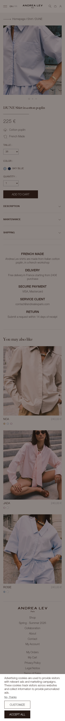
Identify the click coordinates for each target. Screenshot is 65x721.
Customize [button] (17, 705)
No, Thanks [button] (10, 697)
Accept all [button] (17, 715)
